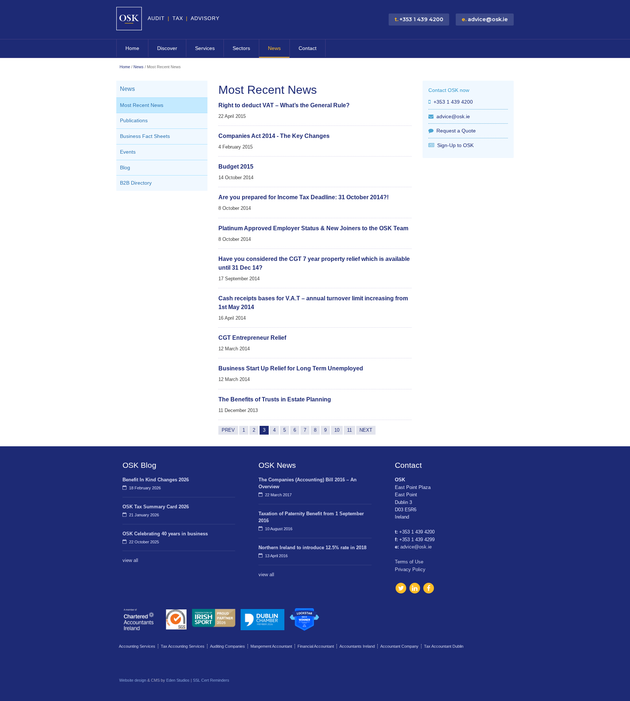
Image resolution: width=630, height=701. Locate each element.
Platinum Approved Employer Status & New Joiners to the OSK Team (313, 228)
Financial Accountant (316, 646)
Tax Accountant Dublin (443, 646)
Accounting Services (137, 646)
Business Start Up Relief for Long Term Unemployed (290, 368)
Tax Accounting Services (183, 646)
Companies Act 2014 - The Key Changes (274, 136)
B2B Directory (136, 183)
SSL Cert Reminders (211, 680)
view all (130, 560)
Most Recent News (141, 105)
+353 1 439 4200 (453, 102)
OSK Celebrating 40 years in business (165, 533)
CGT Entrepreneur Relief (252, 338)
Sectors (241, 48)
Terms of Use (409, 562)
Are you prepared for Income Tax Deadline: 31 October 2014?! (303, 197)
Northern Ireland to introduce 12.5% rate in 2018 (312, 547)
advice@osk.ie (453, 116)
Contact (307, 48)
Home (132, 48)
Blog (125, 167)
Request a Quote (456, 131)
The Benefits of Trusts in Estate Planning (274, 399)
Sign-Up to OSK (455, 145)
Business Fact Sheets (145, 136)
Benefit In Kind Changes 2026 (155, 479)
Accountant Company (399, 646)
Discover (167, 48)
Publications (134, 120)
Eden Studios (178, 680)
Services (205, 48)
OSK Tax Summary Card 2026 (155, 506)
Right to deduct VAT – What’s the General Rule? (284, 105)
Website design (132, 680)
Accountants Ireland (357, 646)
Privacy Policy (410, 569)
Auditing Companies (227, 646)
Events (128, 152)
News (274, 48)
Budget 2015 (235, 166)
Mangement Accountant (271, 646)
